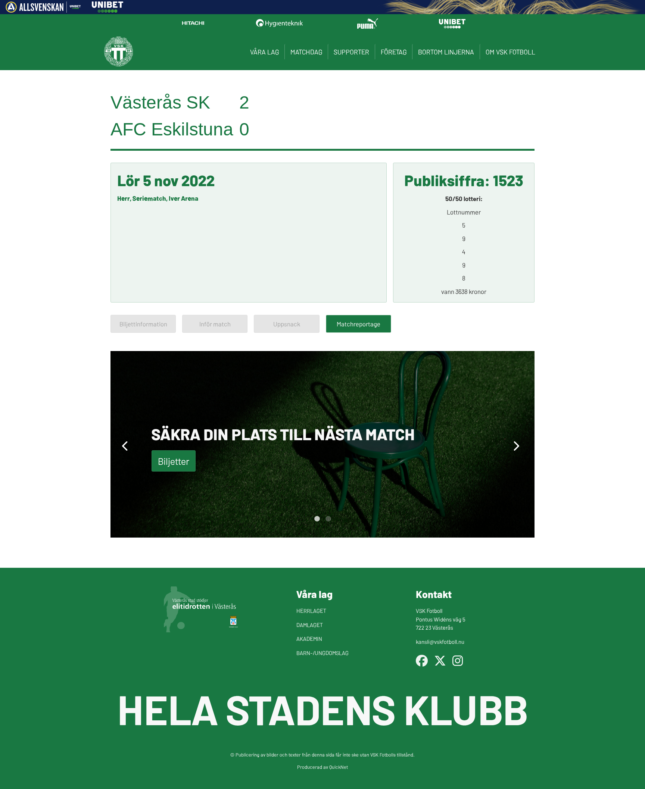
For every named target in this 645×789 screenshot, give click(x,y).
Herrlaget (311, 610)
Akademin (309, 638)
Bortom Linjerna (446, 51)
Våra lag (264, 51)
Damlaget (309, 625)
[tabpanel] (322, 444)
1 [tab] (317, 519)
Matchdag (306, 51)
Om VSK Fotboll (510, 51)
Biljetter (173, 460)
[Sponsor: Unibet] (107, 10)
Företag (393, 51)
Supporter (351, 51)
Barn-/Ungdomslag (322, 653)
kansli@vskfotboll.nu (440, 641)
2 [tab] (328, 519)
